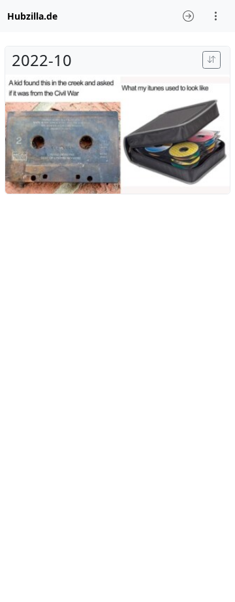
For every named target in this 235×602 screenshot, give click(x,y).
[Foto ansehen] (117, 135)
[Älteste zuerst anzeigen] (211, 60)
